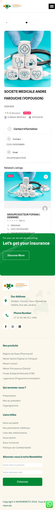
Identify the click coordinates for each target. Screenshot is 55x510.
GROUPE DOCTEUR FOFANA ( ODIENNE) (23, 216)
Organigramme (10, 405)
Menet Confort (10, 363)
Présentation (9, 395)
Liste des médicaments (15, 432)
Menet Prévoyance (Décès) (17, 368)
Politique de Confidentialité (17, 447)
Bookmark (26, 22)
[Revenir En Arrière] (6, 22)
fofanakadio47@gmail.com (23, 232)
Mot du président (12, 400)
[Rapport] (36, 22)
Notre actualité (10, 422)
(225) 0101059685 (15, 144)
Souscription (9, 437)
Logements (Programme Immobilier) (21, 378)
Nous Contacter (11, 442)
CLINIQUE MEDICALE (16, 117)
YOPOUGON (37, 117)
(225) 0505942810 (19, 229)
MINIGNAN (15, 225)
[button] (52, 6)
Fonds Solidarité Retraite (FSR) (19, 373)
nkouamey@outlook (16, 157)
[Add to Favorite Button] (46, 177)
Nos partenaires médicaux (16, 427)
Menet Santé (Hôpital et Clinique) (20, 358)
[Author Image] (45, 208)
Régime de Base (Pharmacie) (18, 353)
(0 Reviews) (14, 113)
